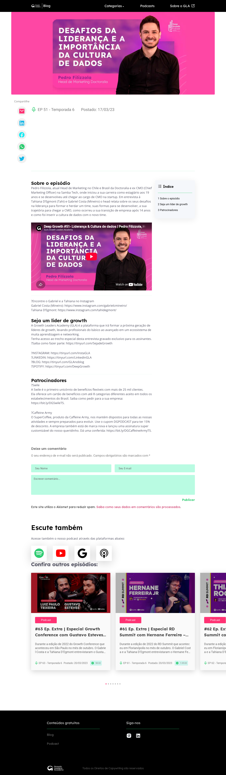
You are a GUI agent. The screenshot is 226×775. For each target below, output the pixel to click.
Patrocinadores (169, 210)
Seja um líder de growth (174, 204)
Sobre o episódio (170, 198)
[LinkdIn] (138, 735)
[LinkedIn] (21, 122)
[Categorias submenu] (124, 6)
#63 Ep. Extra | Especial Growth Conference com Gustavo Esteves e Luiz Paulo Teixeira (71, 632)
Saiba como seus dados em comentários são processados (138, 507)
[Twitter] (21, 158)
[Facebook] (21, 134)
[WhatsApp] (21, 146)
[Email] (21, 111)
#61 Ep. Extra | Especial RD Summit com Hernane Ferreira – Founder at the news (152, 632)
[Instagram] (129, 735)
